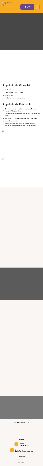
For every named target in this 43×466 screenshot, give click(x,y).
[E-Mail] (12, 450)
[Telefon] (16, 444)
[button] (38, 7)
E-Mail (17, 449)
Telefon (22, 443)
